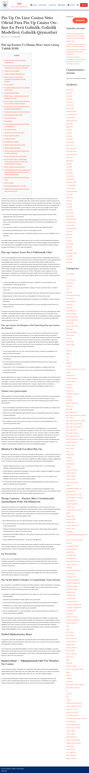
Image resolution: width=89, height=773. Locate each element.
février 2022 (70, 213)
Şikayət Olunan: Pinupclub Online (14, 145)
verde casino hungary (73, 724)
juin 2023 (69, 164)
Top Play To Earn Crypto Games (76, 718)
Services (53, 5)
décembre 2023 (71, 148)
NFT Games (70, 632)
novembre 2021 (71, 222)
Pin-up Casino (8, 183)
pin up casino (70, 651)
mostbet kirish (70, 598)
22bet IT (68, 354)
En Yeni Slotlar (8, 84)
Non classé (69, 635)
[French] (77, 5)
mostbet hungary (72, 586)
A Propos (44, 5)
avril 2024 (69, 136)
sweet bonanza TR (72, 712)
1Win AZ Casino (71, 280)
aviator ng (69, 391)
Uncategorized (71, 721)
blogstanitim (70, 454)
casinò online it (71, 479)
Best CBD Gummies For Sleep (75, 421)
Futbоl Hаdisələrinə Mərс (11, 93)
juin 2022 (69, 201)
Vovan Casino (70, 731)
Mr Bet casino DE (71, 623)
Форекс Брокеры (71, 755)
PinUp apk (69, 663)
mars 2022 (69, 210)
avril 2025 (69, 99)
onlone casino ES (71, 641)
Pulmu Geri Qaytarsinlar (11, 71)
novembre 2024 (71, 114)
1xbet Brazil (69, 323)
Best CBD (69, 409)
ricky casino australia (73, 688)
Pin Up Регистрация (10, 129)
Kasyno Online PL (71, 549)
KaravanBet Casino (72, 546)
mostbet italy (70, 595)
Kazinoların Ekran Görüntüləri (13, 115)
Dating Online (70, 516)
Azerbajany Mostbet (72, 394)
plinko (68, 672)
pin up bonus (19, 587)
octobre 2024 (70, 118)
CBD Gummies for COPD (74, 495)
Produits (62, 5)
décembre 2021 (71, 219)
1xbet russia (70, 341)
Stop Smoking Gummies (74, 706)
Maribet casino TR (72, 564)
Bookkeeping (70, 464)
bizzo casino (70, 448)
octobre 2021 (70, 225)
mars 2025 (69, 102)
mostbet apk (70, 574)
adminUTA (7, 37)
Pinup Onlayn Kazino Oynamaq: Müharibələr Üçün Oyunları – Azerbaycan (76, 52)
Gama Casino (70, 528)
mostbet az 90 (71, 577)
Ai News (68, 366)
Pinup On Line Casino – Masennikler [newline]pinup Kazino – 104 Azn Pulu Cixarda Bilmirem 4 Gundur (16, 161)
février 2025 (70, 105)
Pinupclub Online (9, 139)
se (67, 691)
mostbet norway (71, 601)
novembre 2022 (71, 185)
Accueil (34, 5)
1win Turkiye (70, 298)
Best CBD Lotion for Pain (74, 424)
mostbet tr (69, 614)
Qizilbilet (69, 678)
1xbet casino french (72, 326)
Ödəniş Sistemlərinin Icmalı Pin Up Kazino (17, 112)
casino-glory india (72, 482)
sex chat (69, 694)
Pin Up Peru (69, 657)
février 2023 (70, 176)
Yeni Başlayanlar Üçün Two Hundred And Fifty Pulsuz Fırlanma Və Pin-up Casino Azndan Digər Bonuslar (17, 172)
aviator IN (69, 385)
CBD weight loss (71, 501)
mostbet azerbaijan (72, 580)
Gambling (69, 531)
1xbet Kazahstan (71, 332)
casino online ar (71, 476)
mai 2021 (69, 241)
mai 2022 (69, 204)
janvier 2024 (70, 145)
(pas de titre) (70, 41)
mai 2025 (69, 96)
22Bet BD (69, 351)
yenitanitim (70, 746)
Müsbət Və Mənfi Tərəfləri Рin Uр (14, 74)
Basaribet (69, 400)
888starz (69, 363)
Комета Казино (70, 749)
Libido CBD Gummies (73, 561)
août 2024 (69, 124)
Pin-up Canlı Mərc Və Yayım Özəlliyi (15, 156)
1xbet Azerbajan (71, 314)
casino (68, 467)
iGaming (69, 543)
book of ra (69, 461)
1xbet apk (69, 308)
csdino (68, 513)
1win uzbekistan (71, 301)
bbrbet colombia (71, 403)
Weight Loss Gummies (73, 743)
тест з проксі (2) (71, 752)
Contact (72, 5)
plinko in (68, 675)
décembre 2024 (71, 111)
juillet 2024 (69, 127)
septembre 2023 (71, 154)
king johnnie (70, 552)
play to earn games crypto (75, 669)
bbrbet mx (69, 406)
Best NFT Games (71, 442)
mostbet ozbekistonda (73, 604)
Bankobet (69, 397)
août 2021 (69, 231)
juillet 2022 (69, 198)
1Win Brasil (69, 283)
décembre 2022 (71, 182)
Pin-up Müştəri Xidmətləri (12, 148)
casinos (68, 485)
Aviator (68, 372)
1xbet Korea (70, 335)
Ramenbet (69, 681)
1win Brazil (69, 286)
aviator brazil (70, 375)
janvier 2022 (70, 216)
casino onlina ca (71, 473)
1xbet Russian (70, 344)
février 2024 (70, 142)
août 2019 (69, 256)
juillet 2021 (69, 235)
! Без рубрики (70, 274)
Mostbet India (70, 592)
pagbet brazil (70, 644)
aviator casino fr (71, 381)
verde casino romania (73, 728)
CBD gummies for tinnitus (74, 498)
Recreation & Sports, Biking (74, 685)
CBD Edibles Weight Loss (74, 488)
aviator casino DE (71, 378)
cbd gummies (70, 491)
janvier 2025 (70, 108)
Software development (73, 703)
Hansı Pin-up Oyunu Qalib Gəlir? (14, 132)
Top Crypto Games (72, 715)
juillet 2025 (69, 90)
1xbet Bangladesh (72, 320)
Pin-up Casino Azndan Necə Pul (14, 167)
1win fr (68, 289)
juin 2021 (68, 238)
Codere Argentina (72, 504)
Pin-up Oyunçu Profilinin (11, 135)
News (68, 629)
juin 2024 (69, 130)
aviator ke (69, 388)
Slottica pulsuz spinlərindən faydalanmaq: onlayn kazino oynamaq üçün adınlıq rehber (75, 36)
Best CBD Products (72, 433)
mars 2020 (69, 250)
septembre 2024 (71, 121)
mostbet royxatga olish (73, 607)
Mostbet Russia (71, 611)
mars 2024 (69, 139)
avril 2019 (69, 262)
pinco (68, 660)
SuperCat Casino (71, 709)
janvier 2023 (70, 179)
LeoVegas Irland (71, 558)
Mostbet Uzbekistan (72, 620)
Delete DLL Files (71, 519)
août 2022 (69, 194)
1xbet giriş (69, 329)
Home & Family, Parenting (74, 540)
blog (67, 451)
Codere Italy (70, 507)
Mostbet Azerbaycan (73, 583)
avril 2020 (69, 247)
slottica (68, 700)
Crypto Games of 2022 (73, 510)
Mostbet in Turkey (72, 589)
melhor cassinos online (73, 571)
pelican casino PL (71, 648)
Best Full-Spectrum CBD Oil (75, 439)
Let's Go (84, 5)
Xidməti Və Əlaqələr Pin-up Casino (15, 186)
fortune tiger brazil (72, 525)
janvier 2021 (69, 244)
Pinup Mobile (8, 121)
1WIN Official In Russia (73, 295)
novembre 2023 (71, 151)
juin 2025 (69, 93)
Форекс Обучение (71, 758)
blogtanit (69, 458)
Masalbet (69, 568)
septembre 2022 (71, 191)
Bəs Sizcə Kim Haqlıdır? (11, 142)
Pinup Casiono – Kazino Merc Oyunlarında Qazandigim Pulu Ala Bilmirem (15, 79)
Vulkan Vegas (70, 734)
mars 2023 (69, 173)
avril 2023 (69, 170)
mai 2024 (69, 133)
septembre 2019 (71, 253)
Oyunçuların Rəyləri (10, 118)
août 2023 (69, 158)
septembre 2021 (71, 228)
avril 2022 (69, 207)
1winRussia (69, 305)
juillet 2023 (69, 161)
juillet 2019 (69, 259)
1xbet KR (69, 338)
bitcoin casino (70, 445)
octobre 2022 (70, 188)
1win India (69, 292)
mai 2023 (69, 167)
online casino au (71, 638)
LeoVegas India (71, 555)
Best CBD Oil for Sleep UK (74, 427)
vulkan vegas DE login (73, 740)
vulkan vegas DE (71, 737)
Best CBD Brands (71, 412)
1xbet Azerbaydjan (72, 317)
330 (67, 357)
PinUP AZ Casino (71, 666)
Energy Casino (70, 522)
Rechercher (70, 16)
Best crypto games (72, 436)
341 (67, 360)
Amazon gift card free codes (75, 369)
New (67, 626)
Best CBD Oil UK (71, 430)
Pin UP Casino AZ (71, 654)
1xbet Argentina (71, 311)
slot (67, 697)
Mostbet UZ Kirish (71, 617)
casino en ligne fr (71, 470)
